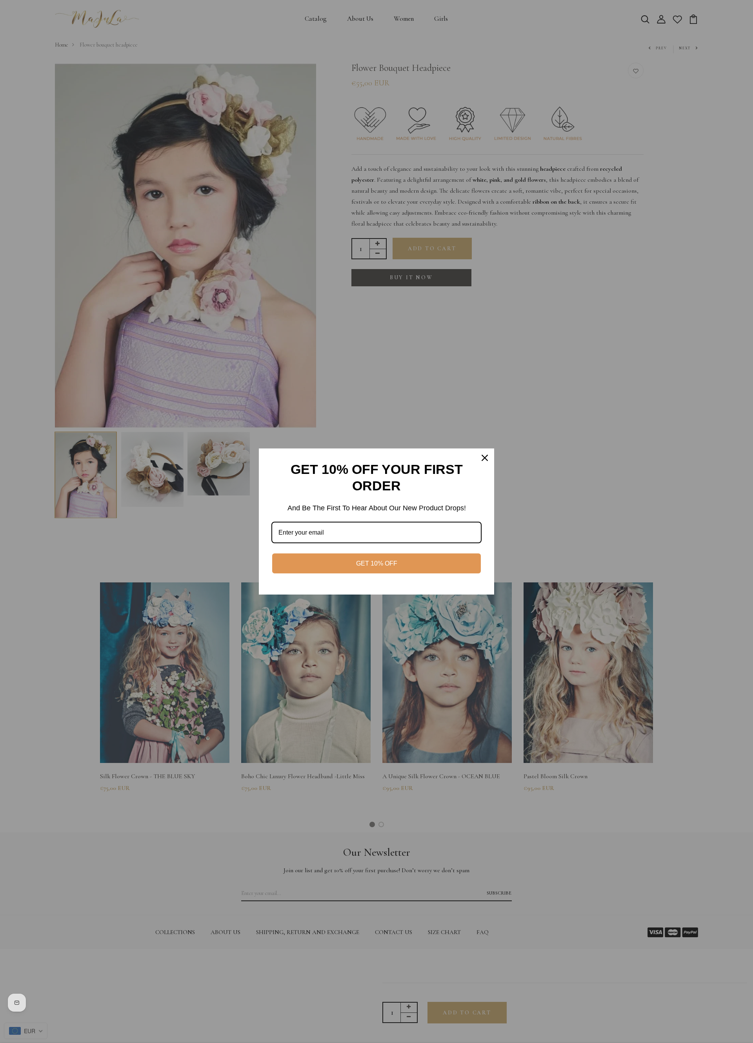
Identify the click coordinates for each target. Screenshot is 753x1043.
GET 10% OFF (376, 563)
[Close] (484, 457)
